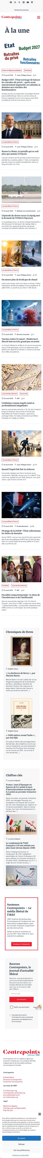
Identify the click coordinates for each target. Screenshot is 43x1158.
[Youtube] (27, 2)
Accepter (21, 1138)
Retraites (27, 70)
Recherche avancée (21, 10)
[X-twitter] (19, 2)
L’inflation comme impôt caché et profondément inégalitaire (18, 404)
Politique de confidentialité (20, 1155)
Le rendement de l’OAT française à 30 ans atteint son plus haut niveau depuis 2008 (20, 845)
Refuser (21, 1144)
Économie (23, 393)
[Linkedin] (23, 2)
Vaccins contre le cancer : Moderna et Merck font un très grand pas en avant (20, 340)
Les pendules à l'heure (10, 142)
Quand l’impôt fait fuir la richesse (18, 469)
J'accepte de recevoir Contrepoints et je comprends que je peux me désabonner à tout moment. (22, 1018)
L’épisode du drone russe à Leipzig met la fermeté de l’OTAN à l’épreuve (21, 216)
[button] (40, 1114)
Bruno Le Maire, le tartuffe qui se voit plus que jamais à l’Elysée (20, 152)
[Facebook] (11, 2)
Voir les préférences (21, 1150)
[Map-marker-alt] (32, 2)
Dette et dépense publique (11, 70)
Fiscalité (5, 585)
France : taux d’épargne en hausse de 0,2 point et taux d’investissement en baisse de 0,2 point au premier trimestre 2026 (21, 789)
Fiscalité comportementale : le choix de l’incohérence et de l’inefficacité (21, 596)
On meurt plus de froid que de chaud (19, 279)
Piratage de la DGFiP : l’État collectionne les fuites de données (21, 532)
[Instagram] (15, 2)
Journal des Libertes (9, 393)
